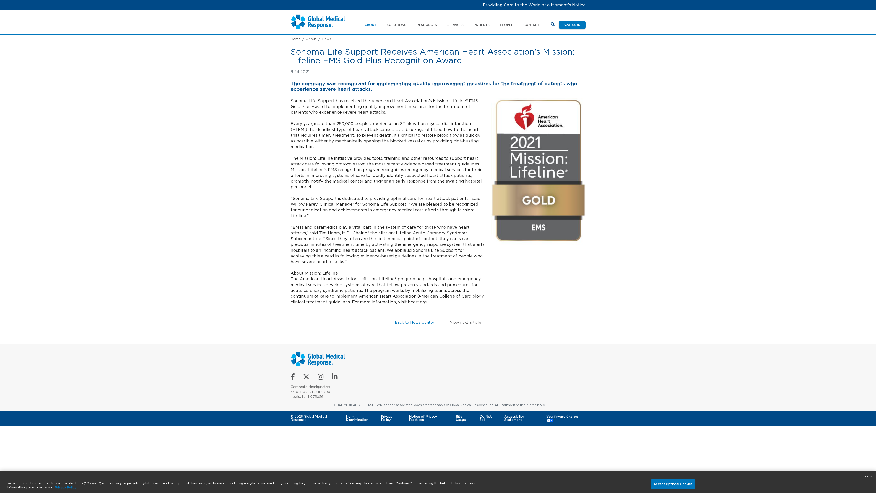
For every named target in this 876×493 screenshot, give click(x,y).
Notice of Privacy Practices (423, 418)
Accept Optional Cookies (673, 484)
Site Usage (461, 418)
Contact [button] (531, 25)
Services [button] (455, 25)
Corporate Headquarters (310, 387)
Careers (574, 24)
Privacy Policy (387, 418)
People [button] (506, 25)
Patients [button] (482, 25)
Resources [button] (427, 25)
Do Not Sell (486, 418)
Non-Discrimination (357, 418)
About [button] (370, 25)
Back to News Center (414, 322)
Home (295, 39)
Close (869, 476)
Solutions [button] (396, 25)
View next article (465, 322)
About (311, 39)
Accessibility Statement (514, 418)
